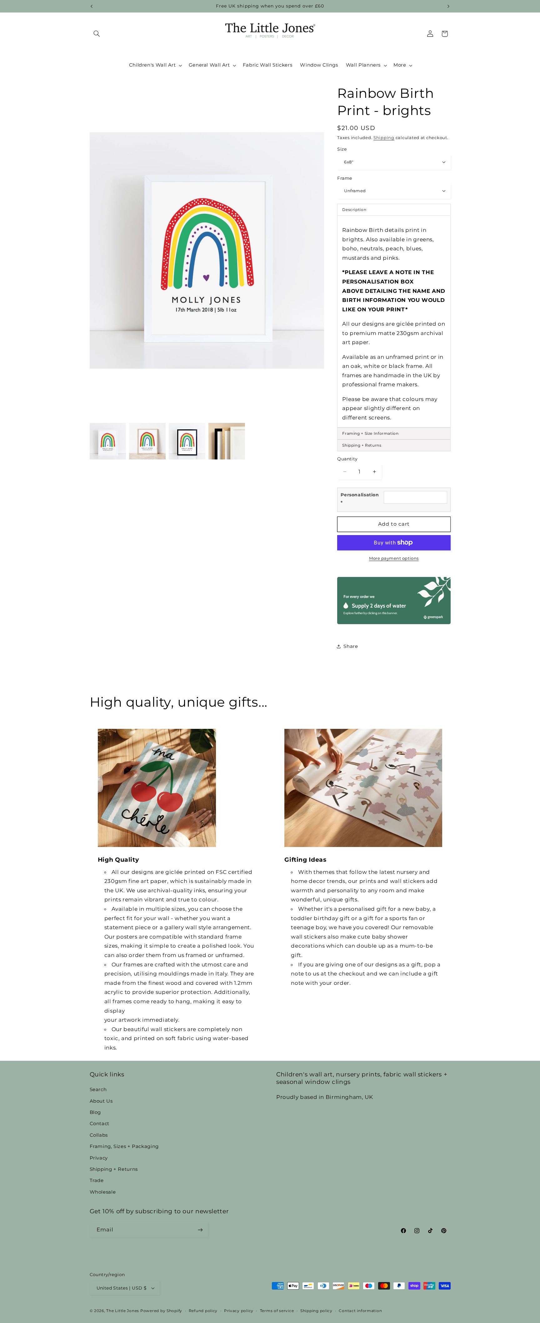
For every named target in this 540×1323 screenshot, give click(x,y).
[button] (97, 34)
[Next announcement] (448, 6)
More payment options (394, 558)
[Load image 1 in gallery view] (108, 441)
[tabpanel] (393, 321)
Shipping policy (316, 1311)
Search (98, 1089)
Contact (99, 1123)
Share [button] (350, 646)
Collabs (99, 1135)
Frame (344, 177)
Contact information (360, 1311)
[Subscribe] (200, 1229)
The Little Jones (122, 1311)
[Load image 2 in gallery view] (147, 441)
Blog (95, 1112)
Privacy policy (238, 1311)
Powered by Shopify (161, 1311)
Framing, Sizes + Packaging (124, 1146)
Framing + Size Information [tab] (370, 433)
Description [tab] (354, 209)
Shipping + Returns (114, 1169)
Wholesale (103, 1192)
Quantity (347, 458)
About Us (101, 1101)
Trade (97, 1180)
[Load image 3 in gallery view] (187, 441)
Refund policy (203, 1311)
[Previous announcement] (91, 6)
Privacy (99, 1158)
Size (342, 149)
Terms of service (277, 1311)
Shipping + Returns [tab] (361, 445)
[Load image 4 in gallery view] (226, 441)
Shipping (383, 137)
